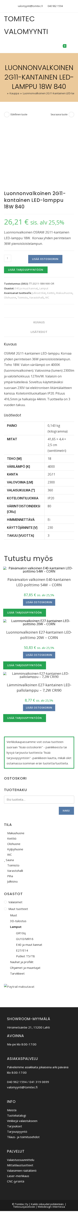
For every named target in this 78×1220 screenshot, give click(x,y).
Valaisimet (15, 902)
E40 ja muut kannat (26, 288)
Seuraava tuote (59, 114)
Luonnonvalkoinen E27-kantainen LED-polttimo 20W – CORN (39, 635)
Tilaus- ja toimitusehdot (23, 1137)
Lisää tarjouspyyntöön (25, 269)
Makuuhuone (64, 293)
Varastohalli (36, 297)
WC (47, 297)
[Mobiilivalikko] (70, 45)
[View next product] (71, 114)
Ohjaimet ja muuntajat (25, 968)
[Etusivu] (5, 93)
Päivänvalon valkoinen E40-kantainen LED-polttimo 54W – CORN (39, 582)
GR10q (21, 933)
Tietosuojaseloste (24, 1206)
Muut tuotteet (18, 909)
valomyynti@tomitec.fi (30, 6)
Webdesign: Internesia (51, 1206)
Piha (9, 876)
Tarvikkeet (17, 973)
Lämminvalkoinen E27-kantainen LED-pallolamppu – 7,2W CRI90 (39, 687)
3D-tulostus (18, 921)
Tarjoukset (14, 1126)
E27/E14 (22, 950)
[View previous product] (7, 114)
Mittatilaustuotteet (20, 1165)
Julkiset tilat (39, 293)
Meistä (11, 1110)
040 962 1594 (55, 6)
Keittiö (51, 293)
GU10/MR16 (24, 939)
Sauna (9, 860)
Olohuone (10, 297)
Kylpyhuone (14, 849)
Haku (66, 810)
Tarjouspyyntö (17, 1131)
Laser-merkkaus (18, 1176)
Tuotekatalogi (16, 1115)
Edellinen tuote (19, 114)
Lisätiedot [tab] (39, 332)
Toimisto (23, 297)
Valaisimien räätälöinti (21, 1170)
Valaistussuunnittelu (20, 1160)
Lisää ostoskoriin (45, 259)
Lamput (43, 288)
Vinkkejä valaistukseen (22, 1121)
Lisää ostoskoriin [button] (39, 602)
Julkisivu (12, 881)
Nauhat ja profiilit (21, 962)
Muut (13, 915)
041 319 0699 (39, 1082)
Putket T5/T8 (25, 956)
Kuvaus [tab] (39, 322)
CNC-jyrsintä (15, 1181)
